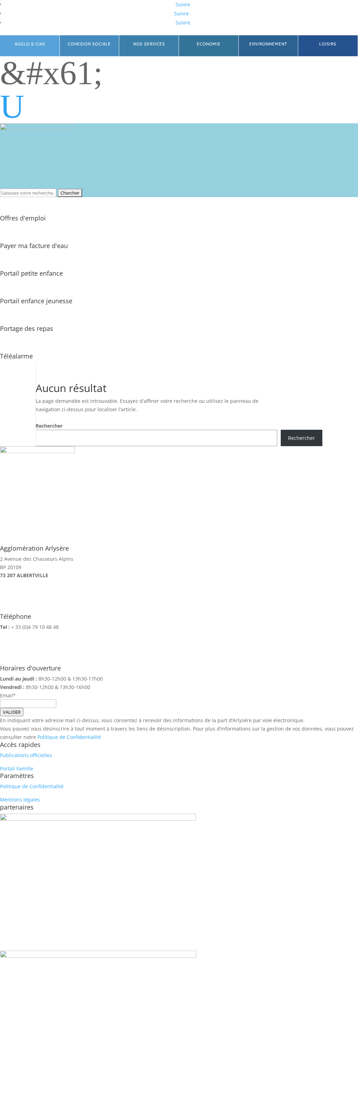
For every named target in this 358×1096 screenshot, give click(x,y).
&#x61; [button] (51, 73)
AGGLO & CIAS (30, 43)
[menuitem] (179, 106)
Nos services (149, 43)
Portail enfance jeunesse (36, 301)
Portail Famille (16, 768)
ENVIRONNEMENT (268, 43)
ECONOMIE (209, 43)
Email (6, 695)
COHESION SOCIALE (89, 43)
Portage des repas (26, 328)
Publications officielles (26, 755)
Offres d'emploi (23, 218)
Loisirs (327, 43)
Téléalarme (16, 356)
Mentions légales (20, 799)
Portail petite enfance (31, 273)
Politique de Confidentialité (69, 737)
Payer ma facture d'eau (34, 245)
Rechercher (49, 425)
